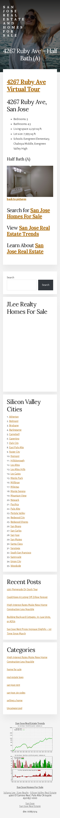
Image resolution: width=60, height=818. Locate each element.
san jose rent (13, 685)
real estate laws (15, 677)
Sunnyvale (15, 557)
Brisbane (14, 425)
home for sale (14, 669)
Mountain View (18, 495)
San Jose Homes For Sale (28, 213)
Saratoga (15, 548)
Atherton (14, 416)
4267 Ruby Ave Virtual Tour (26, 85)
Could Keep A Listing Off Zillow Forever (27, 597)
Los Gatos (15, 473)
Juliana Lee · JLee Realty (16, 792)
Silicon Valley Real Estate (43, 792)
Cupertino (14, 438)
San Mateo (16, 539)
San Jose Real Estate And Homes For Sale (14, 21)
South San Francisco (20, 552)
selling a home (14, 700)
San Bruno (15, 526)
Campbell (14, 434)
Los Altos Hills (17, 469)
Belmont (13, 421)
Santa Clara (16, 544)
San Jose (15, 535)
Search (10, 277)
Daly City (14, 443)
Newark (14, 500)
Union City (15, 561)
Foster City (14, 451)
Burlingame (15, 430)
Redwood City (17, 517)
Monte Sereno (18, 491)
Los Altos (15, 465)
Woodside (15, 565)
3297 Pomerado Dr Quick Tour (22, 589)
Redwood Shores (19, 522)
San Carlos (16, 530)
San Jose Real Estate (25, 248)
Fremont (14, 456)
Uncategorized (14, 708)
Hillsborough (17, 460)
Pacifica (14, 504)
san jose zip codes (16, 692)
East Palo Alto (16, 447)
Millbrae (15, 482)
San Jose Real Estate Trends (28, 231)
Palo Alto (15, 508)
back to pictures (16, 199)
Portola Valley (17, 513)
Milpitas (14, 487)
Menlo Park (16, 478)
